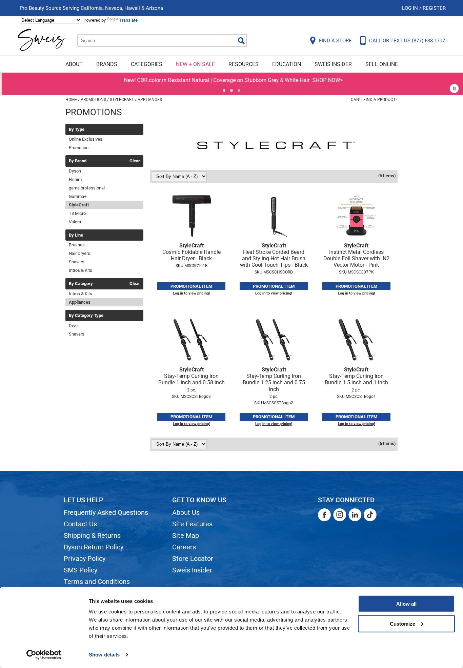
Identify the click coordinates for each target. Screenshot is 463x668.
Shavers (76, 261)
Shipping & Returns (92, 535)
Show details (104, 654)
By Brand (77, 161)
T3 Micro (77, 213)
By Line (76, 235)
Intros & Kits (80, 270)
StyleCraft (79, 204)
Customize (402, 623)
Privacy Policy (84, 558)
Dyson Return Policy (93, 547)
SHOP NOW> (325, 80)
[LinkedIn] (354, 514)
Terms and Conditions (97, 582)
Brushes (77, 244)
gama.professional (87, 187)
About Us (186, 512)
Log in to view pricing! (191, 293)
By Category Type (86, 315)
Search (241, 40)
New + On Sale (195, 64)
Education (286, 64)
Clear (134, 161)
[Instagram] (339, 514)
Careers (184, 547)
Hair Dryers (79, 253)
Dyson (75, 171)
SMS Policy (80, 570)
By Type (76, 129)
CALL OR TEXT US (407, 41)
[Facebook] (324, 514)
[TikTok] (370, 514)
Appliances (79, 302)
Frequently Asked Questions (106, 512)
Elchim (75, 179)
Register (434, 8)
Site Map (185, 535)
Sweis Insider (333, 64)
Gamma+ (77, 196)
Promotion (78, 147)
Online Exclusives (85, 139)
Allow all (406, 604)
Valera (75, 221)
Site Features (192, 524)
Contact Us (80, 524)
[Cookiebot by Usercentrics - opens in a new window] (44, 655)
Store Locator (192, 558)
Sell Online (381, 64)
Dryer (74, 325)
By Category (81, 283)
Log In (410, 8)
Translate (128, 20)
